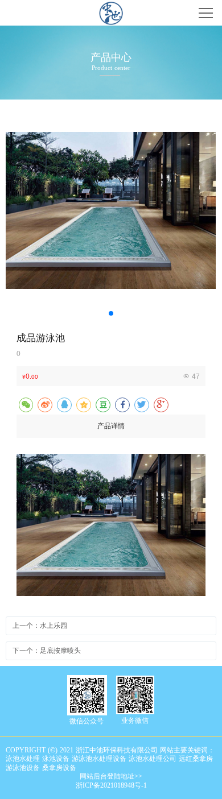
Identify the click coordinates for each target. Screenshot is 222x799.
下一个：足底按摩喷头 (47, 651)
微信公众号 (86, 721)
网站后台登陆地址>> (111, 776)
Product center (111, 67)
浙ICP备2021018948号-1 (111, 785)
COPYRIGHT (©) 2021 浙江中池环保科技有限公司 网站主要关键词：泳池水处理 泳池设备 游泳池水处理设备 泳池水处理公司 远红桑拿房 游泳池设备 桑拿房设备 (110, 759)
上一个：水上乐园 (40, 626)
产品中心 (111, 57)
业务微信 (135, 721)
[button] (111, 313)
